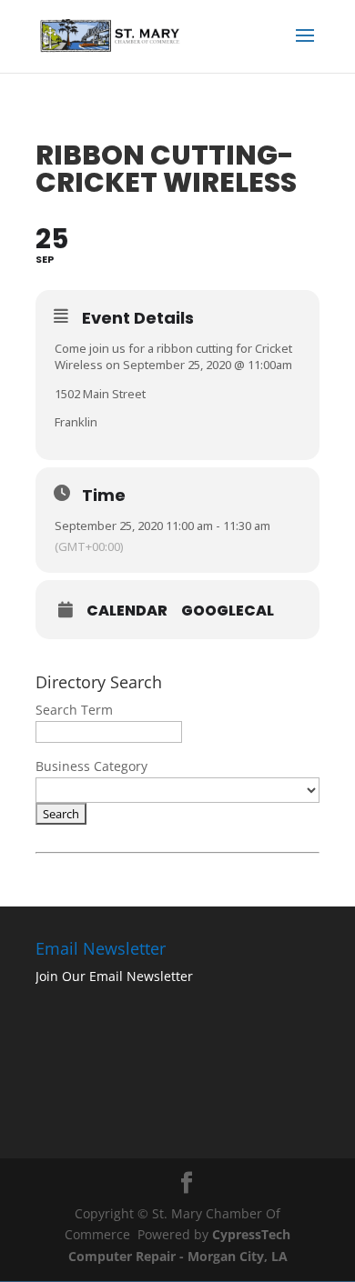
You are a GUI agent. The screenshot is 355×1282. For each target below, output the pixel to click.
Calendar (126, 611)
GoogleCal (227, 611)
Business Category (91, 766)
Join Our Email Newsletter (114, 976)
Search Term (74, 709)
